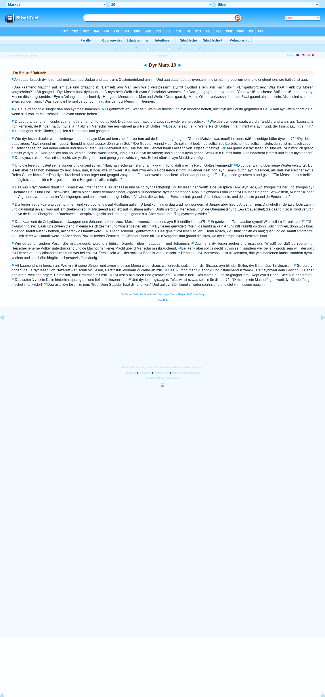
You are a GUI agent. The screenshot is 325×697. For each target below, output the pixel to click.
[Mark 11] (319, 327)
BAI (19, 55)
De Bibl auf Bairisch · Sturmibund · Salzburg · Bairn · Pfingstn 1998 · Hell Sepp (163, 294)
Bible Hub (162, 300)
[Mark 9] (5, 327)
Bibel (12, 55)
